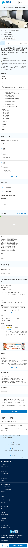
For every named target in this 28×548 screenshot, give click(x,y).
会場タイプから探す (4, 466)
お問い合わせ (15, 411)
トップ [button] (2, 43)
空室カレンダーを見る (18, 545)
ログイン (21, 2)
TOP (1, 435)
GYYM (2, 508)
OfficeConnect (3, 502)
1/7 (25, 26)
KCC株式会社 (9, 325)
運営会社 (2, 520)
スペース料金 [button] (19, 43)
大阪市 (10, 435)
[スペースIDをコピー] (5, 340)
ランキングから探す (4, 473)
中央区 (14, 435)
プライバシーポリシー (5, 525)
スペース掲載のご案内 (5, 486)
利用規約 (2, 480)
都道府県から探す (4, 471)
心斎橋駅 (18, 435)
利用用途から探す (4, 468)
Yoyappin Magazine (4, 514)
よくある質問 (3, 478)
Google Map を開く (22, 213)
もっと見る (13, 176)
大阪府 (6, 435)
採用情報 (2, 523)
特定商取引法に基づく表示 (5, 527)
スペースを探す (4, 464)
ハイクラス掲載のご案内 (5, 489)
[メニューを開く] (25, 2)
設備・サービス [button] (10, 43)
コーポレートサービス (5, 476)
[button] (14, 19)
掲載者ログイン (4, 491)
